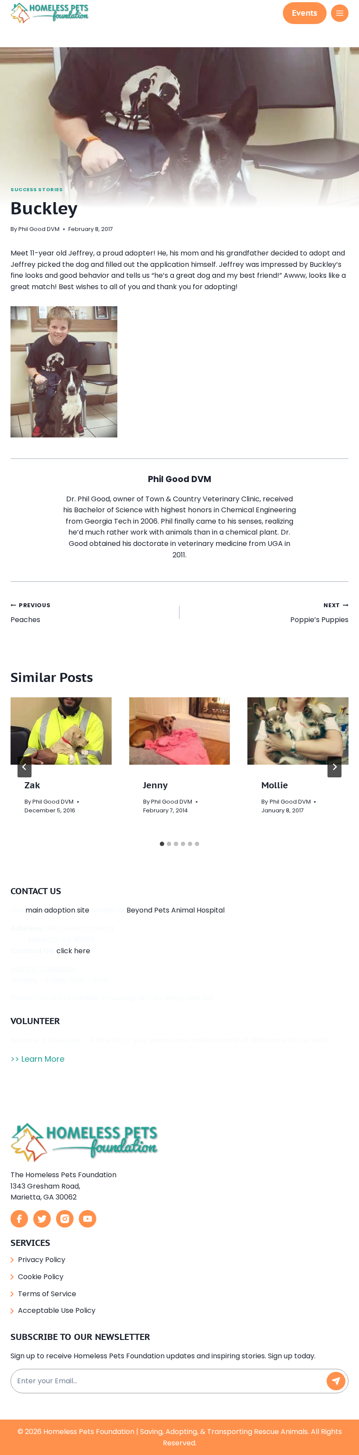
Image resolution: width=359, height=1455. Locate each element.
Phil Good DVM (39, 229)
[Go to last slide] (25, 766)
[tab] (162, 844)
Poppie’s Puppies (319, 613)
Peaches (30, 613)
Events (304, 13)
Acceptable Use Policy (56, 1310)
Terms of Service (47, 1294)
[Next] (334, 766)
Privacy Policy (41, 1260)
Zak (32, 785)
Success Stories (37, 189)
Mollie (274, 785)
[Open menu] (339, 13)
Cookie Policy (40, 1277)
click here (73, 951)
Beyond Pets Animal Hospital (176, 910)
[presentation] (61, 731)
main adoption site (57, 910)
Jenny (155, 785)
